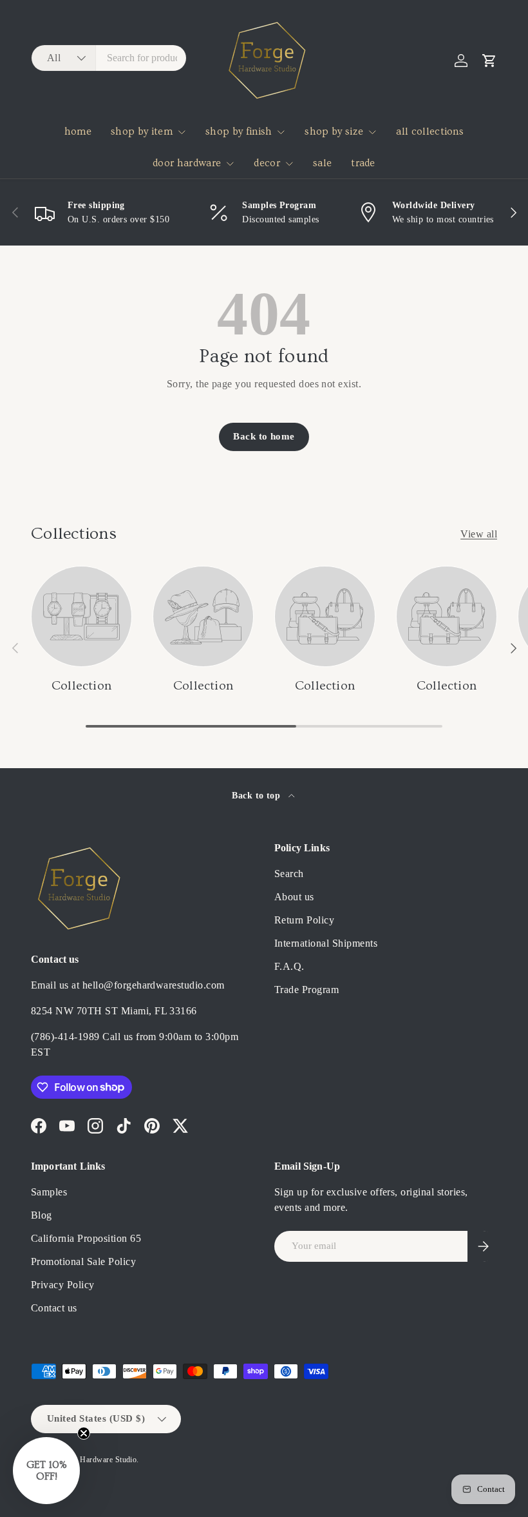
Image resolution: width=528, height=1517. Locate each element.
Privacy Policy (63, 1284)
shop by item (142, 131)
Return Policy (304, 919)
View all (478, 533)
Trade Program (306, 989)
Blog (41, 1215)
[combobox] (109, 58)
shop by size (334, 131)
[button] (489, 60)
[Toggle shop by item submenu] (181, 132)
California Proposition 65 (86, 1238)
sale (322, 163)
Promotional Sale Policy (83, 1261)
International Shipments (325, 943)
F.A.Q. (289, 966)
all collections (430, 131)
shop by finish (238, 131)
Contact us (54, 1307)
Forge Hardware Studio (97, 1459)
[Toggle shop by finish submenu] (280, 132)
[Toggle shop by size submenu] (372, 132)
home (77, 131)
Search (289, 873)
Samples (49, 1191)
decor (267, 163)
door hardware (187, 163)
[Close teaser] (83, 1433)
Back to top (257, 795)
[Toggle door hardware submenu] (230, 163)
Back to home (264, 436)
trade (363, 163)
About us (294, 896)
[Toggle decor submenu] (289, 163)
